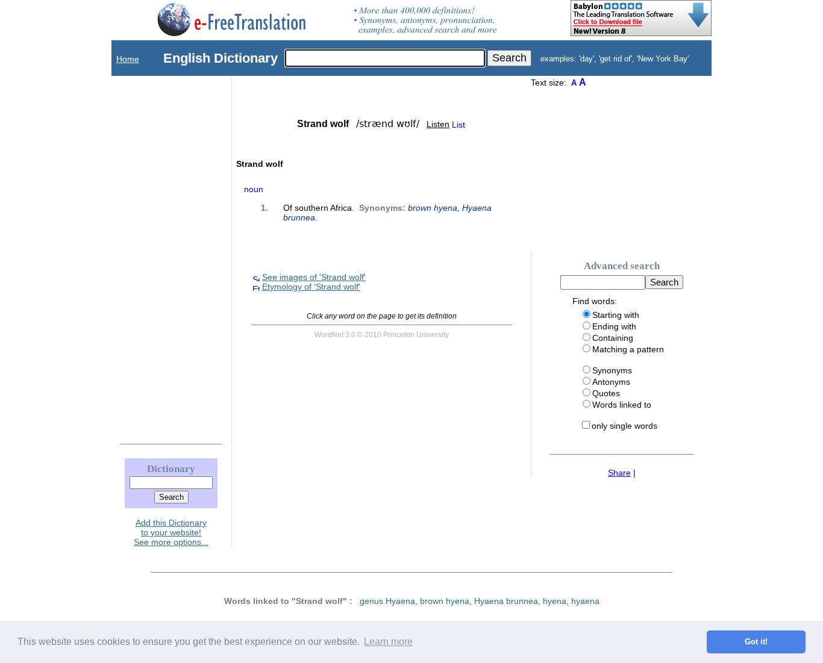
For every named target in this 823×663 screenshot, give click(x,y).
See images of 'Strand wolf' (314, 277)
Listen (438, 124)
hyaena (585, 601)
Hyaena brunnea (506, 601)
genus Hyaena (387, 601)
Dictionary (171, 469)
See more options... (171, 542)
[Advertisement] (159, 257)
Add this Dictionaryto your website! (171, 527)
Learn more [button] (388, 642)
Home (127, 59)
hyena (554, 601)
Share (619, 473)
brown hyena (432, 208)
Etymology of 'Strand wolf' (311, 286)
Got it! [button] (756, 642)
